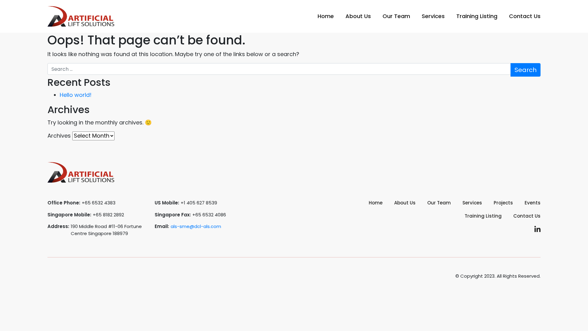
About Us (358, 16)
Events (533, 203)
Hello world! (76, 95)
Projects (503, 203)
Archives (59, 135)
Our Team (396, 16)
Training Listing (476, 16)
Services (433, 16)
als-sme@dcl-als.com (196, 226)
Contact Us (525, 16)
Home (326, 16)
